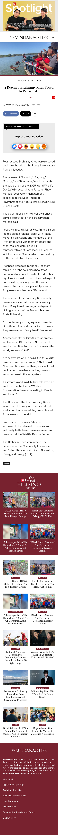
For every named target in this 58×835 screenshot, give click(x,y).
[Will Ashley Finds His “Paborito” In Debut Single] (42, 677)
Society (15, 725)
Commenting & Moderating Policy (18, 812)
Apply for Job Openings (13, 784)
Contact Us (8, 779)
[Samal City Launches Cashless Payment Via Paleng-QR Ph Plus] (42, 500)
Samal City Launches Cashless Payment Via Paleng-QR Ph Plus (42, 513)
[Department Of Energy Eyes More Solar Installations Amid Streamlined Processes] (15, 677)
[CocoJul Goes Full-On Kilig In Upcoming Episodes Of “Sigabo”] (42, 638)
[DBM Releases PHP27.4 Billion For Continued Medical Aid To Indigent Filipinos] (15, 714)
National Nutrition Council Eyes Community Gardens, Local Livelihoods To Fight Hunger (16, 657)
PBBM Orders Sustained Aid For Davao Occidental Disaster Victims (42, 546)
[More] (35, 113)
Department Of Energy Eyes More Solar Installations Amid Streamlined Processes (15, 695)
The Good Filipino (16, 612)
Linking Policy (9, 818)
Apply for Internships (12, 790)
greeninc (28, 98)
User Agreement (11, 801)
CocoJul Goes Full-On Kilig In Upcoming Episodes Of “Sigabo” (42, 654)
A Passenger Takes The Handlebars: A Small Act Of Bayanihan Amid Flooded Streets (15, 546)
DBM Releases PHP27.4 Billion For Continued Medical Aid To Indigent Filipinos (15, 732)
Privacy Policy (9, 806)
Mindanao (15, 578)
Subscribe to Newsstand (14, 795)
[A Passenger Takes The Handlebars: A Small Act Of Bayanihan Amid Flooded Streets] (15, 531)
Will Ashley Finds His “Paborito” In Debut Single (42, 694)
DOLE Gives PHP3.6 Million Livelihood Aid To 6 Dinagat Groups (15, 513)
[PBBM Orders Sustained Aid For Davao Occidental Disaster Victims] (42, 531)
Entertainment (42, 649)
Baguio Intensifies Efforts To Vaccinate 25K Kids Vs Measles (42, 731)
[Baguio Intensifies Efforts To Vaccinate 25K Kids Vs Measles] (42, 714)
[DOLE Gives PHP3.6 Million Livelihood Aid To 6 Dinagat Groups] (15, 500)
